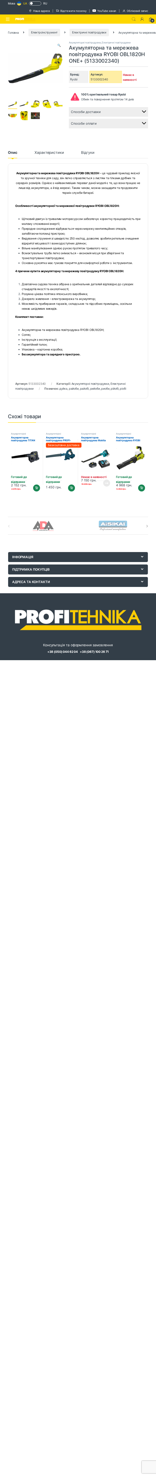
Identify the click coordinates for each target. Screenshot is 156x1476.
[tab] (12, 154)
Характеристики (49, 153)
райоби (74, 388)
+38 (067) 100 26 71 (94, 652)
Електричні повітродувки (89, 32)
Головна (13, 32)
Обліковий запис (137, 10)
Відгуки (87, 153)
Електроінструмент (44, 32)
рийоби (95, 388)
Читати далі (105, 483)
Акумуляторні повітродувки (85, 42)
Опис (12, 153)
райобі (84, 388)
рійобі (114, 388)
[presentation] (147, 526)
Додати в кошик (35, 488)
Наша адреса (41, 10)
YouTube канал (106, 10)
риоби (105, 388)
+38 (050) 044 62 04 (62, 652)
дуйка (63, 388)
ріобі (123, 388)
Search (133, 19)
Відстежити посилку (73, 10)
